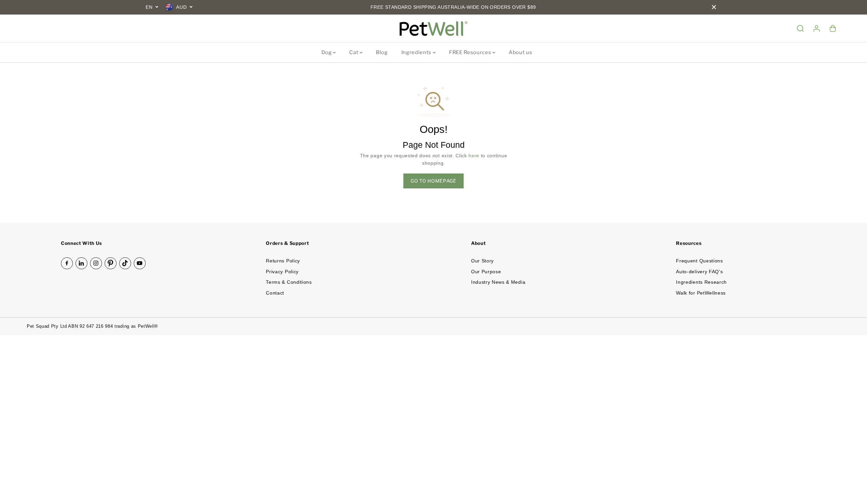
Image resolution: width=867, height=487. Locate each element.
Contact (275, 293)
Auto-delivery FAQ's (699, 271)
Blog (382, 52)
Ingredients (417, 52)
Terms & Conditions (289, 282)
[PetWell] (433, 28)
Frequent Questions (699, 260)
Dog (327, 52)
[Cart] (832, 28)
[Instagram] (96, 263)
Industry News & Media (498, 282)
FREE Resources (470, 52)
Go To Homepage (433, 181)
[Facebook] (67, 263)
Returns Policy (283, 260)
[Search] (800, 28)
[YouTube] (140, 263)
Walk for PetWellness (701, 293)
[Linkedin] (81, 263)
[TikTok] (125, 263)
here (473, 155)
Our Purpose (486, 271)
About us (520, 52)
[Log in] (816, 28)
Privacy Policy (282, 271)
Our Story (482, 260)
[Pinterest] (111, 263)
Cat (354, 52)
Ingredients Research (701, 282)
